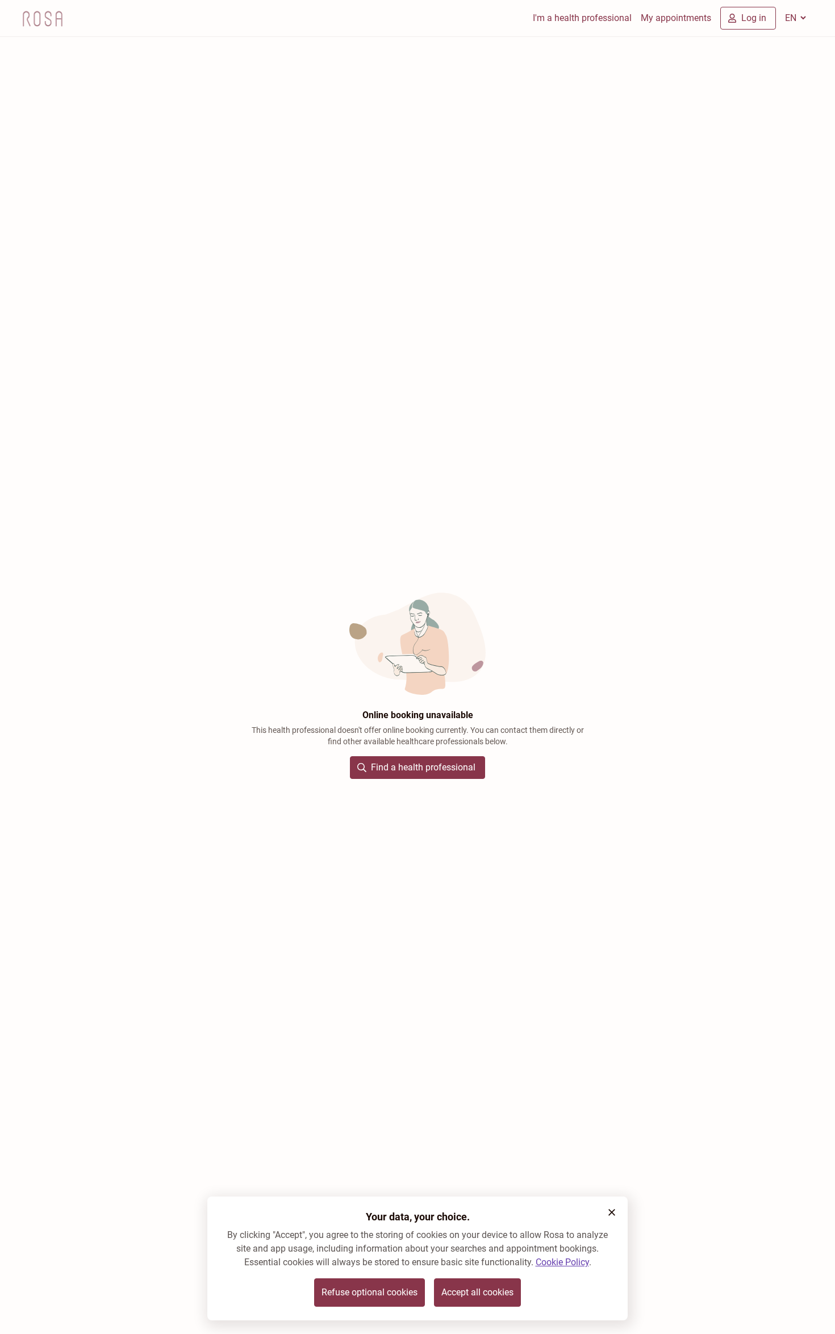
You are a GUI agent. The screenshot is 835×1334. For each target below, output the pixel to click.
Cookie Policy (562, 1262)
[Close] (612, 1212)
